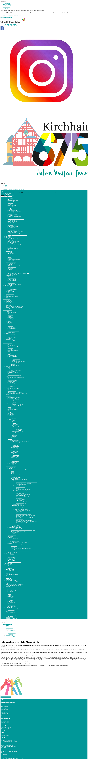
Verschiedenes (16, 525)
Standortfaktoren (9, 286)
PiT (14, 434)
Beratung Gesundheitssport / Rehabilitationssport (27, 517)
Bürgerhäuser (11, 253)
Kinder (12, 471)
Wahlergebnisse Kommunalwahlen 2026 (17, 235)
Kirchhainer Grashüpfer (18, 431)
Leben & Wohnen (7, 236)
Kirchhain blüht (9, 301)
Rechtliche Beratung (20, 512)
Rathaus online (11, 195)
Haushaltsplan (11, 227)
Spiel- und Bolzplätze (23, 501)
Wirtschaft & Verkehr (7, 285)
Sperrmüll (13, 364)
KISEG (7, 297)
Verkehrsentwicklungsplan (12, 296)
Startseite (5, 186)
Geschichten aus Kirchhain (17, 404)
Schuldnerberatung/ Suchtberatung (24, 520)
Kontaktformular (4, 713)
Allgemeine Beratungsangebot (23, 510)
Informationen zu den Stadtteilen (23, 494)
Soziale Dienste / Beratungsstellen (21, 509)
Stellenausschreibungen (13, 214)
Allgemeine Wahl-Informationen (15, 231)
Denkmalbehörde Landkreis (14, 284)
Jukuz (14, 423)
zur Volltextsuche (7, 4)
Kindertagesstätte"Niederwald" (15, 459)
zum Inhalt (5, 8)
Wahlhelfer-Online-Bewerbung (15, 233)
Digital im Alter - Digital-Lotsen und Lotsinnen (21, 548)
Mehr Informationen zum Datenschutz (9, 194)
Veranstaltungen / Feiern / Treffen (23, 496)
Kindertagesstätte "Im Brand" (15, 449)
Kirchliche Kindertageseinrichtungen (24, 483)
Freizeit (7, 311)
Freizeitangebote (22, 499)
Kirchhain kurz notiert (13, 289)
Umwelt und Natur (17, 504)
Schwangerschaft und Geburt (20, 479)
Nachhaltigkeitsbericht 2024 (12, 304)
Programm (13, 425)
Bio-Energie (8, 300)
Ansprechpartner (14, 532)
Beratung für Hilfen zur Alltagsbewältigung (25, 515)
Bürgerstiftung (11, 263)
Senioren (10, 272)
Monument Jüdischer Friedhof (15, 244)
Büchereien (10, 252)
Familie (10, 264)
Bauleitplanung (11, 276)
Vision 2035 (13, 402)
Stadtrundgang (11, 332)
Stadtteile (10, 247)
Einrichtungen (9, 251)
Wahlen (7, 229)
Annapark (10, 322)
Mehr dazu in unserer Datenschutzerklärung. (11, 15)
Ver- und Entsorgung (13, 206)
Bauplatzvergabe (12, 278)
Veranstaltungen (12, 320)
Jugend (10, 269)
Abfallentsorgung (15, 357)
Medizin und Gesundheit (18, 505)
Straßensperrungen (10, 294)
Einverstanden (8, 17)
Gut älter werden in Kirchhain (17, 544)
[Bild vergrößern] (11, 694)
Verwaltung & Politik (7, 193)
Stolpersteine (11, 249)
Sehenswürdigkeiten (20, 493)
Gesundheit (10, 268)
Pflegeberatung (19, 516)
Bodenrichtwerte (12, 280)
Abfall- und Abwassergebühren (18, 361)
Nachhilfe (18, 488)
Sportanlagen (11, 318)
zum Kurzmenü (6, 3)
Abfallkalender (16, 359)
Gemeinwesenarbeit (12, 274)
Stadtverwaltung (17, 526)
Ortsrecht (10, 204)
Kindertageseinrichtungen (14, 259)
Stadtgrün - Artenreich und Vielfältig (14, 307)
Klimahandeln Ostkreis (11, 302)
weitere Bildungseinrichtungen (23, 489)
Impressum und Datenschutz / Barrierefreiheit (13, 189)
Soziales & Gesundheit (11, 262)
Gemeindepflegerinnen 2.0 (22, 522)
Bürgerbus (8, 295)
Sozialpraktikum (14, 538)
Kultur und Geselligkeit (21, 503)
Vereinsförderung (12, 337)
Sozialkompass (14, 478)
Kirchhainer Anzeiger (10, 199)
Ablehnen (3, 17)
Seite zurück (3, 697)
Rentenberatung (19, 519)
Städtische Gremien (12, 222)
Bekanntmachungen (12, 210)
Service (7, 194)
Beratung (13, 547)
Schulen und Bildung (18, 485)
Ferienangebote (16, 426)
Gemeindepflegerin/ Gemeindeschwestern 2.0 (18, 273)
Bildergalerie (13, 418)
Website (2, 711)
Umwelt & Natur (6, 299)
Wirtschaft (10, 290)
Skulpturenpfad (11, 327)
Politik (7, 217)
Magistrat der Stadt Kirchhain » (8, 702)
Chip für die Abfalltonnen (16, 362)
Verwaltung (8, 208)
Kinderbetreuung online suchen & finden (20, 441)
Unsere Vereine (11, 336)
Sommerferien (19, 429)
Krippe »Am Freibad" (15, 442)
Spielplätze (10, 317)
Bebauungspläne (12, 279)
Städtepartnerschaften (13, 248)
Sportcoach (10, 338)
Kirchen (10, 258)
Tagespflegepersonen (21, 484)
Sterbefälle (10, 215)
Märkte (9, 246)
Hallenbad (10, 315)
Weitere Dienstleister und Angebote (24, 508)
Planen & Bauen (9, 275)
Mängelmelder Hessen (13, 200)
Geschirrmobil (11, 334)
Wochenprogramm (17, 433)
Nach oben (8, 697)
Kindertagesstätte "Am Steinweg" (15, 452)
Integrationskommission (13, 226)
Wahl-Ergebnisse (12, 232)
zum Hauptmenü (7, 5)
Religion (15, 524)
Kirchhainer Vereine (20, 492)
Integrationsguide (12, 267)
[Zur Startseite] (13, 25)
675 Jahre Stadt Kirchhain (14, 238)
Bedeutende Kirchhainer (13, 241)
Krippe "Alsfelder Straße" (14, 444)
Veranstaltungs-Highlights (12, 340)
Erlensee (10, 323)
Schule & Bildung (12, 260)
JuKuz (9, 257)
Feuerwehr (10, 254)
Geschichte (10, 243)
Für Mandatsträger (12, 221)
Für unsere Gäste (9, 329)
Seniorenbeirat (11, 225)
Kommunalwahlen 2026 (13, 230)
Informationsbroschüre (13, 331)
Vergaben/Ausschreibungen (14, 216)
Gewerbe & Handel (10, 291)
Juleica (15, 435)
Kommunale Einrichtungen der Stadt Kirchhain (26, 482)
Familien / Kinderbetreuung (19, 480)
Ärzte (17, 506)
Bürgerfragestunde (12, 220)
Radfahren (10, 326)
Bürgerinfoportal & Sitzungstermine (16, 219)
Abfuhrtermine (16, 360)
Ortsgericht (10, 203)
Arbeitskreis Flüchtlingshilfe (17, 528)
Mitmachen (13, 437)
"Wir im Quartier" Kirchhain (17, 549)
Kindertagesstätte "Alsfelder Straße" (15, 447)
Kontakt (5, 188)
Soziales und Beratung (16, 477)
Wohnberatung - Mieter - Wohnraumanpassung (26, 521)
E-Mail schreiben (4, 712)
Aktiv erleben (8, 321)
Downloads (13, 436)
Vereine (7, 333)
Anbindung (10, 288)
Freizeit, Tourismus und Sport (20, 490)
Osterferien (18, 428)
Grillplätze (10, 313)
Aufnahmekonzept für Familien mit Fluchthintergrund (23, 530)
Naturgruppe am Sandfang (16, 454)
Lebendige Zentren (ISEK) (11, 282)
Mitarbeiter (15, 424)
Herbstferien (18, 430)
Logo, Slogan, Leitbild (13, 240)
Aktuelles (5, 185)
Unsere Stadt (8, 237)
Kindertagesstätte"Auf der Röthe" (15, 457)
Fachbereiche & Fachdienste (14, 211)
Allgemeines (19, 498)
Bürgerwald (8, 305)
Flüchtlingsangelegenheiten (14, 265)
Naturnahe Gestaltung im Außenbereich (15, 306)
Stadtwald (8, 308)
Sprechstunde (14, 533)
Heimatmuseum (12, 324)
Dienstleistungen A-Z (13, 197)
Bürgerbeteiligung (12, 242)
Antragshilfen (19, 511)
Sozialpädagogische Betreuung (18, 531)
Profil (12, 421)
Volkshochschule (15, 464)
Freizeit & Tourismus (7, 310)
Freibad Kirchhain (12, 312)
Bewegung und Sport (20, 495)
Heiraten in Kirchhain (13, 256)
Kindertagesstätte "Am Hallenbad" (15, 462)
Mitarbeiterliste (11, 201)
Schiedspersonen (12, 205)
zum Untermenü (6, 7)
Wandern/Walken (12, 328)
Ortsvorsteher (11, 224)
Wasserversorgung (15, 365)
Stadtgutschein (11, 292)
